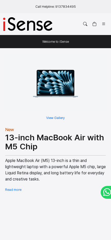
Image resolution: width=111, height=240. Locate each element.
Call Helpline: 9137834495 (55, 6)
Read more (13, 190)
